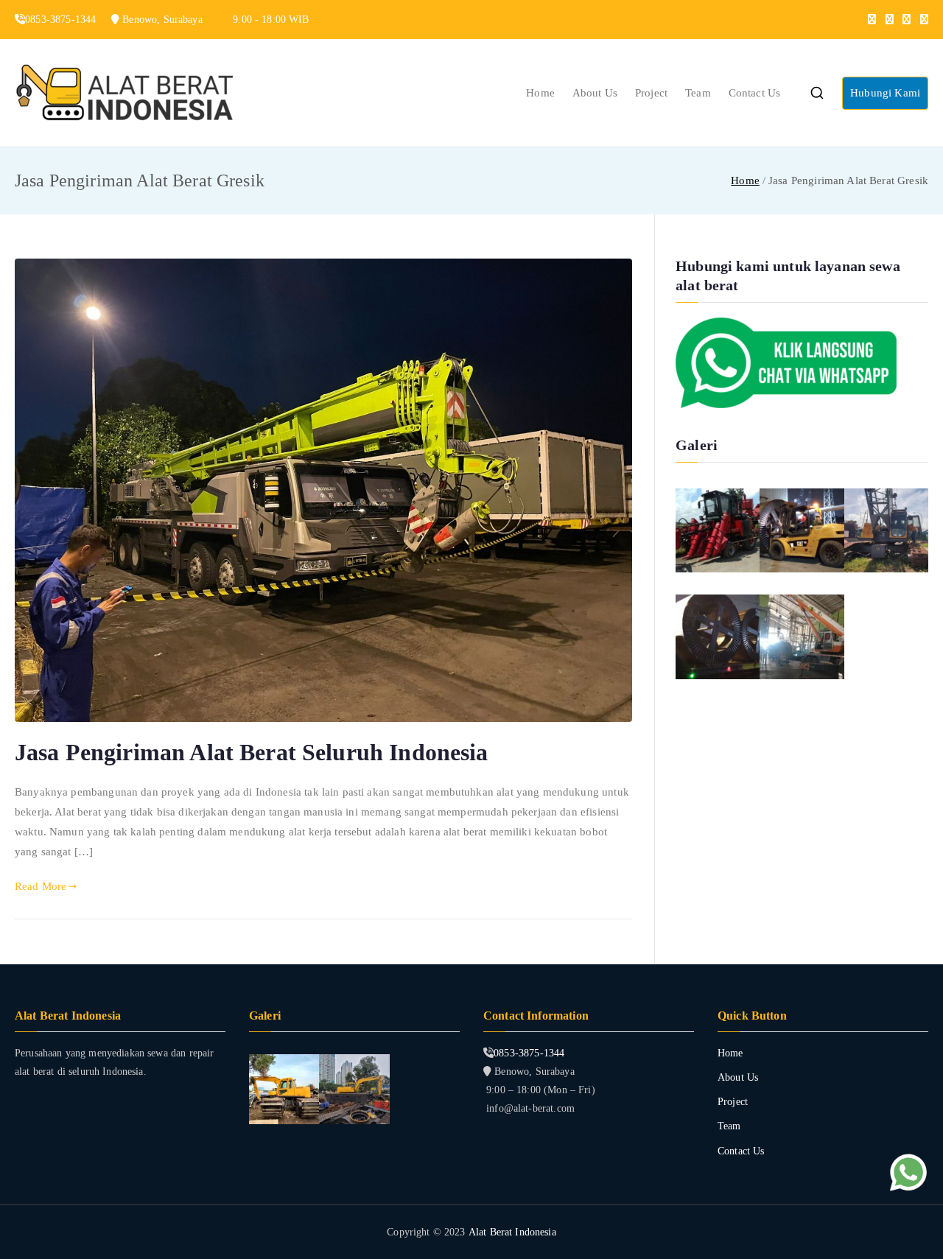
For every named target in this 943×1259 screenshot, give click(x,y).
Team (698, 93)
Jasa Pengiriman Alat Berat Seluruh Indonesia (251, 752)
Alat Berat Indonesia (512, 1232)
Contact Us (755, 93)
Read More (40, 886)
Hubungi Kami (885, 93)
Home (540, 93)
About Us (594, 93)
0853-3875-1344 (529, 1053)
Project (651, 93)
